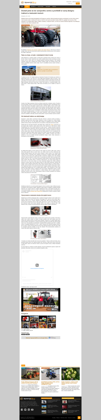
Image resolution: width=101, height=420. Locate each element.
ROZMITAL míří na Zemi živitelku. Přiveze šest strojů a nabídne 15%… (52, 406)
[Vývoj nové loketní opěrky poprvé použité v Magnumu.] (43, 327)
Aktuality (33, 6)
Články (27, 6)
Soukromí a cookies (71, 417)
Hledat (78, 3)
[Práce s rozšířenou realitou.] (25, 321)
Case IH (23, 334)
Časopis (54, 6)
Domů (22, 6)
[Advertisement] (40, 352)
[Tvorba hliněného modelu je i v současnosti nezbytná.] (41, 214)
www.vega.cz (32, 418)
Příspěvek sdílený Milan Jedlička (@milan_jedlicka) (32, 283)
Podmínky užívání (63, 417)
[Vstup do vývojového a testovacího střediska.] (41, 99)
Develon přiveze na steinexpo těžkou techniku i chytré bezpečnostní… (73, 411)
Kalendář (48, 6)
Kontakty (54, 417)
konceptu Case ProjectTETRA (36, 191)
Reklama (58, 417)
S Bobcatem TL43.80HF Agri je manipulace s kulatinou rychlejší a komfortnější (47, 70)
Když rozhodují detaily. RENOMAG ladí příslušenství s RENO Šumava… (73, 401)
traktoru (52, 124)
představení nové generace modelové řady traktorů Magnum (38, 49)
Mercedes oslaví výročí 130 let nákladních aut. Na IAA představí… (73, 406)
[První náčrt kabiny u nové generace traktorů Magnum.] (41, 182)
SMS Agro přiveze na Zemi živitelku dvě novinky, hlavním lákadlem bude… (52, 411)
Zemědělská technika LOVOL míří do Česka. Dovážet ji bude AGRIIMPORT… (53, 401)
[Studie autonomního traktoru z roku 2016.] (40, 46)
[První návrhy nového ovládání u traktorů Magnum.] (41, 237)
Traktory (27, 334)
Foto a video (40, 6)
